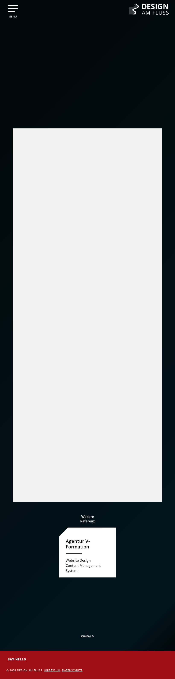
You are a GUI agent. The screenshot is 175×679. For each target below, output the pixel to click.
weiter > (87, 636)
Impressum (52, 670)
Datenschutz (72, 670)
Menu (13, 16)
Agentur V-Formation (78, 544)
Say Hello (17, 659)
